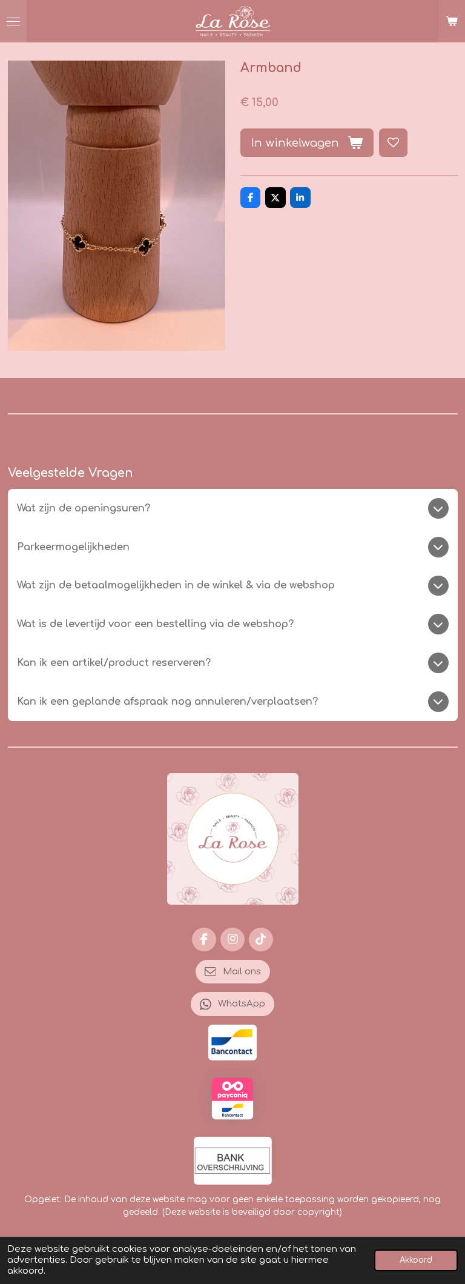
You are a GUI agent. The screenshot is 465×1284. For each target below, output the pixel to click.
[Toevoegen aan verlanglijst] (393, 142)
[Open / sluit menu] (13, 21)
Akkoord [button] (416, 1260)
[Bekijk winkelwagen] (451, 21)
